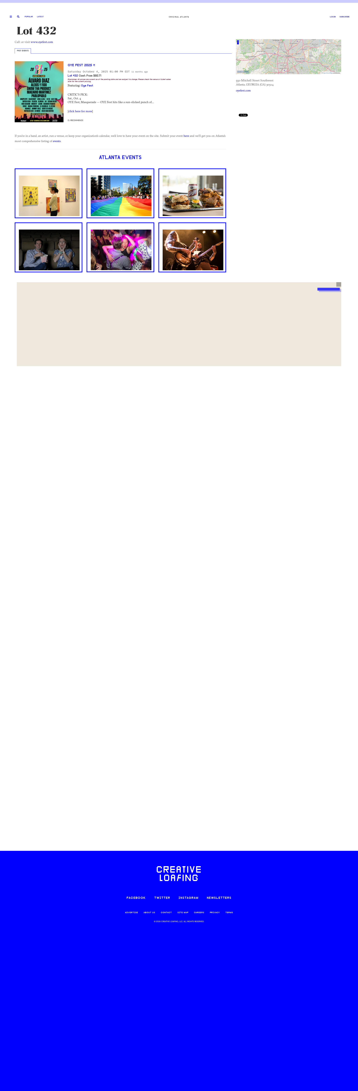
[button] (338, 284)
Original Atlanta (179, 17)
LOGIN (333, 17)
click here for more (80, 111)
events (57, 141)
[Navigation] (9, 17)
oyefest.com (243, 90)
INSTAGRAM (188, 898)
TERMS (229, 913)
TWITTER (162, 898)
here (186, 136)
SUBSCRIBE (345, 17)
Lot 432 (73, 75)
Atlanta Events (120, 157)
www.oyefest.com (42, 42)
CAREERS (199, 913)
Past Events (23, 51)
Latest (40, 17)
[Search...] (18, 17)
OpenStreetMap (327, 73)
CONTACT (166, 913)
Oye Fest (87, 85)
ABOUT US (149, 913)
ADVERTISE (131, 913)
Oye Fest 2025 (80, 65)
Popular (29, 17)
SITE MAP (182, 913)
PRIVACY (215, 913)
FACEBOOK (136, 898)
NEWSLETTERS (219, 898)
